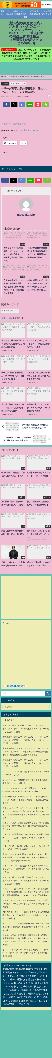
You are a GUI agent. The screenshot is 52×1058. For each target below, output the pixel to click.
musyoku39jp (26, 214)
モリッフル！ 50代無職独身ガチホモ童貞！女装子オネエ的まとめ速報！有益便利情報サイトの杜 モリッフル (25, 927)
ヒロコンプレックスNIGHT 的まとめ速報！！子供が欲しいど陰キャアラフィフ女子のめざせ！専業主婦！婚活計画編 (25, 953)
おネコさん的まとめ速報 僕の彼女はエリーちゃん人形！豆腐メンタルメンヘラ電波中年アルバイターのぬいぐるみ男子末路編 (25, 728)
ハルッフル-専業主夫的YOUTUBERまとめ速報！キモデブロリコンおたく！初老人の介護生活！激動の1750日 (25, 837)
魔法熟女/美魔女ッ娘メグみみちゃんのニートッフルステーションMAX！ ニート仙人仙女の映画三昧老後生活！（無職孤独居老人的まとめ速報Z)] (25, 752)
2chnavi (6, 623)
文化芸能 (5, 83)
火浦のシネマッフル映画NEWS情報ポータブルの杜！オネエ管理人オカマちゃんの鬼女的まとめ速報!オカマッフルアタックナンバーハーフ (25, 857)
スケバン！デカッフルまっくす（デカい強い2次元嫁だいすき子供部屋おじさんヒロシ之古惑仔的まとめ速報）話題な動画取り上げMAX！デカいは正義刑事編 (25, 892)
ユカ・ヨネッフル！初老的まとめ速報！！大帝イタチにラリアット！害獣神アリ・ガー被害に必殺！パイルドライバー (25, 869)
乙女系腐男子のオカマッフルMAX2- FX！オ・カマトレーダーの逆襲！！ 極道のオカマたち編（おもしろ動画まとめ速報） (25, 740)
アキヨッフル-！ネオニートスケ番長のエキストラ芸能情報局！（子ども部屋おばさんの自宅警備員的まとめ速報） (25, 903)
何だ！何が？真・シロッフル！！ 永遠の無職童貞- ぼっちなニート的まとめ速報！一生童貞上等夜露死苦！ (25, 800)
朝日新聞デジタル (19, 84)
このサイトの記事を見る (13, 124)
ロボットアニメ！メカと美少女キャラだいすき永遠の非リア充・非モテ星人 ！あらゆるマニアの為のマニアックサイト (25, 826)
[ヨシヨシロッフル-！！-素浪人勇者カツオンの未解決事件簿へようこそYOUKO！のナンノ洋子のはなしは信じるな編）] (25, 915)
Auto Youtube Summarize (26, 130)
